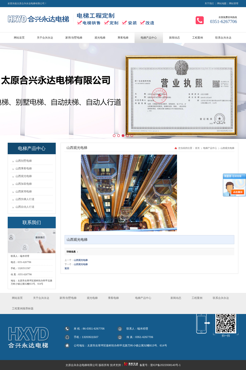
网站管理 (233, 3)
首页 (197, 148)
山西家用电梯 (24, 191)
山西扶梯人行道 (25, 199)
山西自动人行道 (25, 206)
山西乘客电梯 (24, 168)
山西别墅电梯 (24, 160)
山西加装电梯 (24, 183)
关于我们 (209, 3)
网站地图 (221, 3)
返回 (67, 268)
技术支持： (117, 365)
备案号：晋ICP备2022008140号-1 (160, 365)
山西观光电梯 (24, 176)
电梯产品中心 (210, 148)
